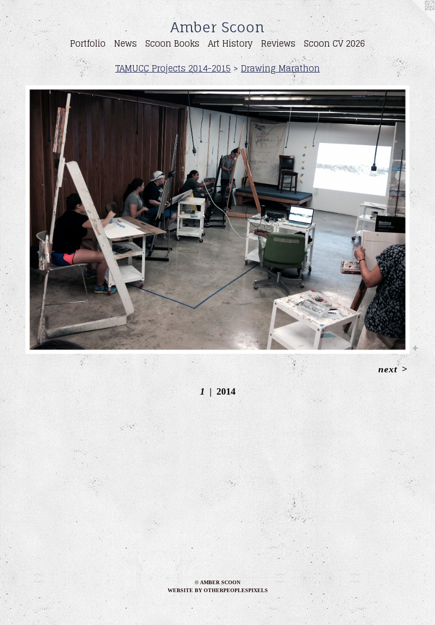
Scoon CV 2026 (334, 43)
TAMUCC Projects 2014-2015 (173, 68)
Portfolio (88, 43)
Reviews (278, 43)
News (125, 43)
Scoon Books (172, 43)
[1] (217, 219)
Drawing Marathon (280, 68)
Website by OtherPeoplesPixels (218, 590)
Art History (230, 43)
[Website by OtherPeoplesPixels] (414, 21)
